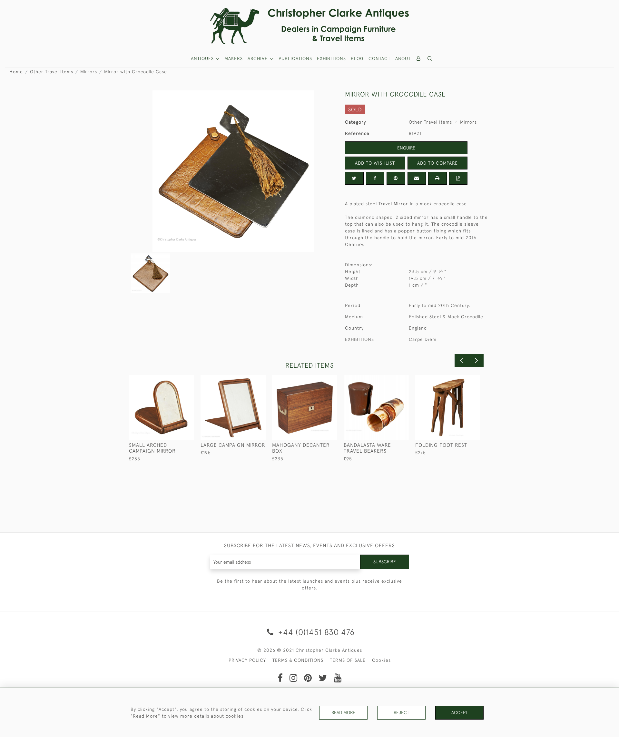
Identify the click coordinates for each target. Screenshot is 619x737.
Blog (357, 58)
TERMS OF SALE (348, 660)
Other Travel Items (51, 71)
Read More (343, 712)
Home (16, 71)
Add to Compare (437, 163)
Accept (459, 712)
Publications (295, 58)
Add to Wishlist (375, 163)
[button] (430, 58)
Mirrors (88, 71)
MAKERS (233, 58)
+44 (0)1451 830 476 (315, 632)
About (403, 58)
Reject (401, 712)
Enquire (406, 147)
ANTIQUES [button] (203, 58)
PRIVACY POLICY (247, 660)
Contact (379, 58)
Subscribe (384, 561)
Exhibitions (331, 58)
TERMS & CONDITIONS (297, 660)
